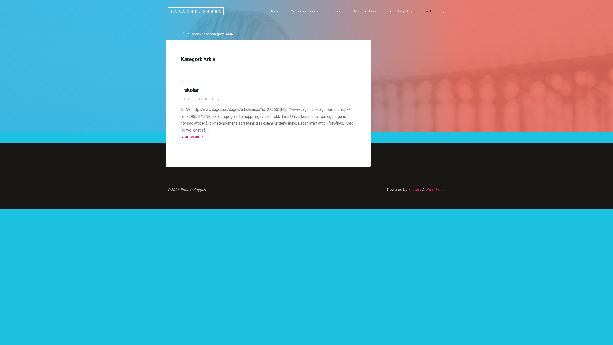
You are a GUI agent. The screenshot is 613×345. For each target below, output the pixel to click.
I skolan (190, 90)
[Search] (442, 11)
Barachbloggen (196, 11)
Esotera (414, 189)
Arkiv (186, 81)
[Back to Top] (594, 338)
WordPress (435, 189)
